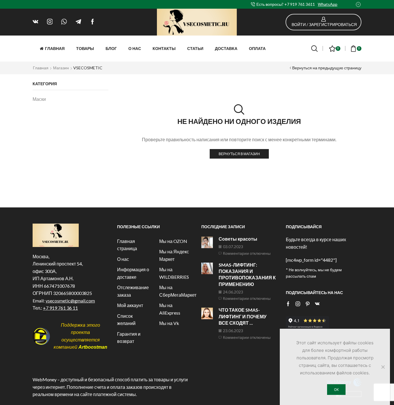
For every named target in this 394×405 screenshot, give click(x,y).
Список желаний (126, 319)
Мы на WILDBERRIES (174, 273)
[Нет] (383, 367)
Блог (111, 48)
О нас (134, 48)
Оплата (257, 48)
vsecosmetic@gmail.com (70, 300)
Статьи (195, 48)
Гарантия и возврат (128, 337)
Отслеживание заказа (133, 291)
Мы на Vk (169, 323)
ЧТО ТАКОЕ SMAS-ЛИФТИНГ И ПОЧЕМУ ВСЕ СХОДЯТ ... (243, 316)
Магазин (61, 67)
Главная (55, 48)
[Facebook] (92, 22)
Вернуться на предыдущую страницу (326, 67)
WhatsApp (230, 4)
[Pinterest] (307, 304)
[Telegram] (78, 22)
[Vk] (35, 22)
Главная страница (127, 244)
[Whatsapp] (64, 22)
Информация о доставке (133, 273)
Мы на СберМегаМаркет (177, 291)
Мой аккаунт (130, 305)
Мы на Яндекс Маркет (174, 255)
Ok (336, 389)
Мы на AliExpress (169, 308)
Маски (39, 99)
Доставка (226, 48)
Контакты (164, 48)
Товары (85, 48)
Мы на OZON (173, 241)
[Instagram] (50, 22)
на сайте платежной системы (105, 394)
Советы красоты (238, 238)
